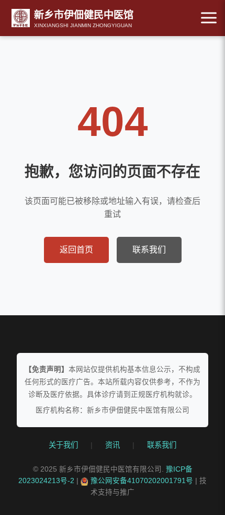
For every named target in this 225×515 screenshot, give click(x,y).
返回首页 (76, 249)
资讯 (112, 445)
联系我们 (149, 249)
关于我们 (63, 445)
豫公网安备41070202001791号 (142, 481)
